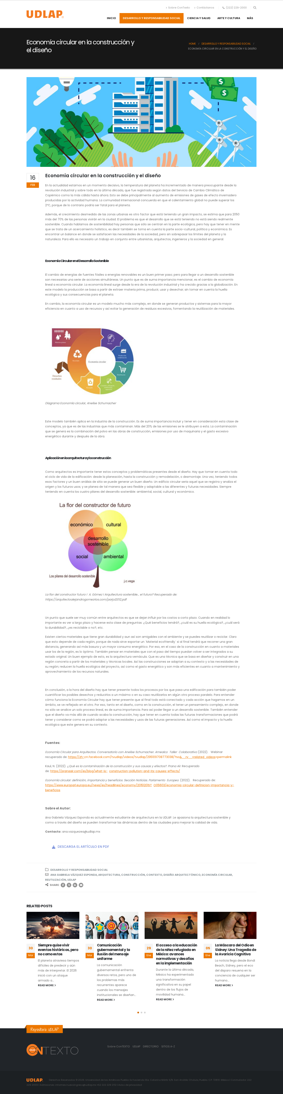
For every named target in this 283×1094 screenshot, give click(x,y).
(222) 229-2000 (236, 7)
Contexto (154, 875)
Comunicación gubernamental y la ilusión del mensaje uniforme (113, 952)
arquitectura (109, 875)
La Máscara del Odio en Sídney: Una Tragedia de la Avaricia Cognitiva (235, 950)
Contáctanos (205, 7)
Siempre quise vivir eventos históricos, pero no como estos (58, 950)
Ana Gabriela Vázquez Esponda (73, 875)
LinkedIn (75, 885)
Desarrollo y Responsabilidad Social (151, 18)
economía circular (217, 875)
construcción (133, 875)
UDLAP (71, 880)
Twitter (69, 885)
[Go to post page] (53, 925)
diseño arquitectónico (182, 875)
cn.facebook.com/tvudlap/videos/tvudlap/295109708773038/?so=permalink (150, 757)
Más (250, 18)
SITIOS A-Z (168, 1046)
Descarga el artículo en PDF (83, 846)
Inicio (111, 18)
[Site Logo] (45, 14)
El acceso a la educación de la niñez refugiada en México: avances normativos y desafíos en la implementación (176, 954)
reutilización (55, 880)
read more (46, 985)
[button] (254, 7)
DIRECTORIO (151, 1046)
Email (81, 885)
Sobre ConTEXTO (118, 1046)
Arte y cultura (228, 18)
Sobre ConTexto (179, 7)
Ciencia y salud (198, 18)
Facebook (63, 885)
